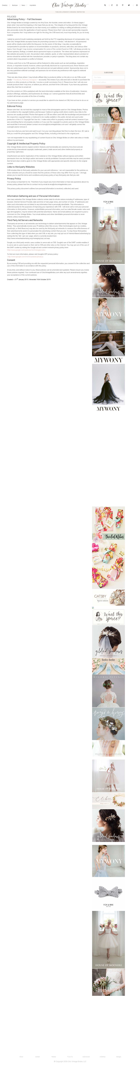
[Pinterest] (122, 5)
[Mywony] (108, 314)
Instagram (33, 80)
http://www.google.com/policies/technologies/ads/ (26, 250)
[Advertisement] (108, 55)
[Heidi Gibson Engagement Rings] (108, 598)
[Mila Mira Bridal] (108, 982)
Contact (37, 1057)
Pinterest (25, 80)
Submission (86, 1057)
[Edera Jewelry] (108, 115)
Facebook (17, 80)
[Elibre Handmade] (108, 801)
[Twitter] (129, 5)
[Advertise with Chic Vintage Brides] (108, 98)
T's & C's (70, 1057)
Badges (118, 1057)
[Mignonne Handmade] (108, 132)
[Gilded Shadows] (108, 281)
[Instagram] (117, 5)
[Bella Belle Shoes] (108, 666)
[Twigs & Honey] (108, 723)
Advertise (102, 1057)
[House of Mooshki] (108, 157)
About (21, 1057)
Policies (54, 1057)
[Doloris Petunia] (108, 691)
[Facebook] (111, 5)
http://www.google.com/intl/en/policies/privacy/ (25, 257)
